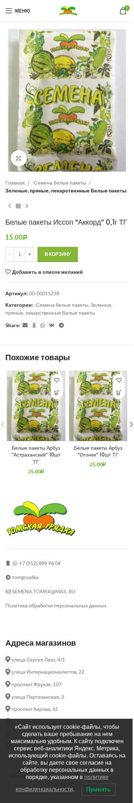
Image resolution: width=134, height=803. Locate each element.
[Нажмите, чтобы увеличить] (19, 158)
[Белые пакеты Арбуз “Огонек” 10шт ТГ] (98, 406)
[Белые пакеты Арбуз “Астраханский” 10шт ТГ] (36, 406)
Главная (15, 183)
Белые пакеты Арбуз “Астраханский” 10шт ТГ (35, 454)
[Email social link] (25, 325)
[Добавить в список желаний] (57, 380)
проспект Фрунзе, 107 (35, 684)
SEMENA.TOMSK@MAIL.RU (43, 591)
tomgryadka (25, 577)
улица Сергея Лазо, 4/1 (37, 659)
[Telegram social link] (61, 325)
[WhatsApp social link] (42, 325)
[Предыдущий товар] (9, 206)
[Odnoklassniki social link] (34, 325)
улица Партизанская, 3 (37, 697)
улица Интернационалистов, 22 (47, 672)
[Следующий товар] (27, 206)
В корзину (58, 254)
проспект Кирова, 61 (34, 709)
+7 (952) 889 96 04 (40, 563)
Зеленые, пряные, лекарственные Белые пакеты (65, 190)
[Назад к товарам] (18, 206)
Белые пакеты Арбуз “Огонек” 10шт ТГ (98, 451)
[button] (57, 393)
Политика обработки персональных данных (55, 605)
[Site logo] (69, 10)
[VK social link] (52, 325)
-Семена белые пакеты (59, 183)
